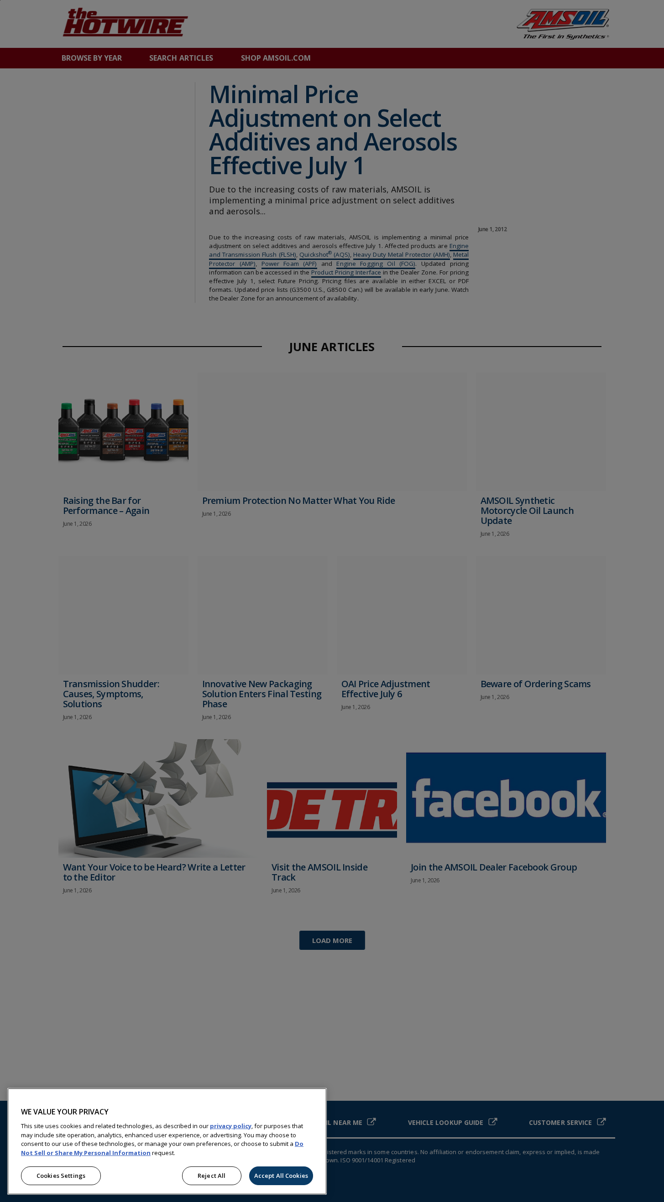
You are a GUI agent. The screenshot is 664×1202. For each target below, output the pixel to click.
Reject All (211, 1175)
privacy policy (230, 1126)
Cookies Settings (61, 1175)
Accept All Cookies (281, 1175)
